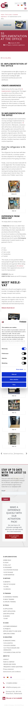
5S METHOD (6, 578)
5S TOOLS (6, 605)
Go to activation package (14, 536)
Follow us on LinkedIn (14, 698)
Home (2, 14)
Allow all (14, 374)
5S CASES (6, 623)
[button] (25, 8)
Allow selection (14, 379)
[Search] (25, 3)
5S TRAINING (7, 593)
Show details (19, 369)
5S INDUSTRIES (7, 637)
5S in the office (6, 58)
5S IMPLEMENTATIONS (10, 557)
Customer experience (18, 45)
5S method (20, 266)
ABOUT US (6, 656)
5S (23, 123)
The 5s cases (8, 14)
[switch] (24, 353)
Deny (14, 384)
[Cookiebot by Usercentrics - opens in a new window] (19, 322)
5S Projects (8, 45)
